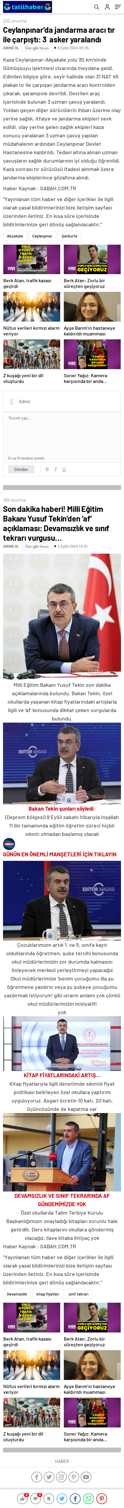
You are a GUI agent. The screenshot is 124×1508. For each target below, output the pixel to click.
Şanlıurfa (69, 236)
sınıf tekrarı (78, 1294)
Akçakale (15, 236)
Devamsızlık (17, 1294)
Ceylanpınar (42, 236)
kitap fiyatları (47, 1294)
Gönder (21, 469)
